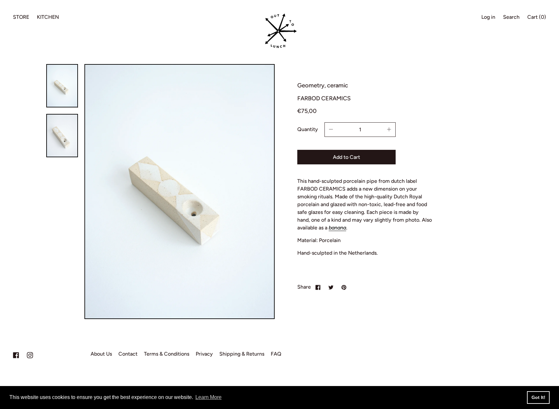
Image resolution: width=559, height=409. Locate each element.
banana (337, 228)
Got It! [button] (538, 397)
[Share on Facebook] (318, 287)
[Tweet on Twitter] (331, 287)
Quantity (307, 129)
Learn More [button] (208, 397)
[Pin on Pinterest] (344, 287)
